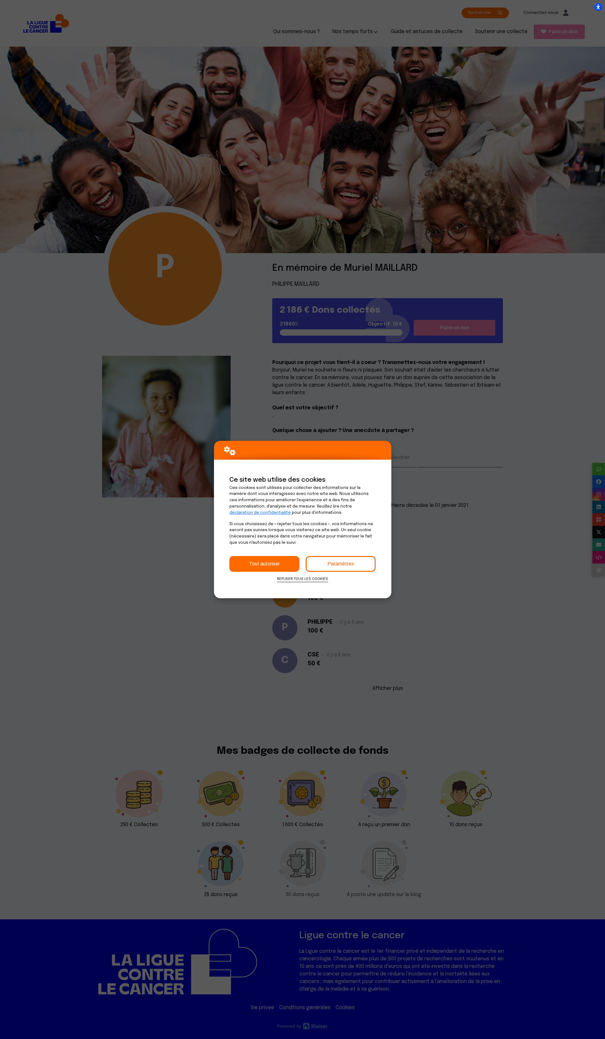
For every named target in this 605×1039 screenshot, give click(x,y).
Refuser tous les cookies (302, 579)
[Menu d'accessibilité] (598, 7)
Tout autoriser (264, 563)
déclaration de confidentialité (260, 513)
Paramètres (340, 563)
